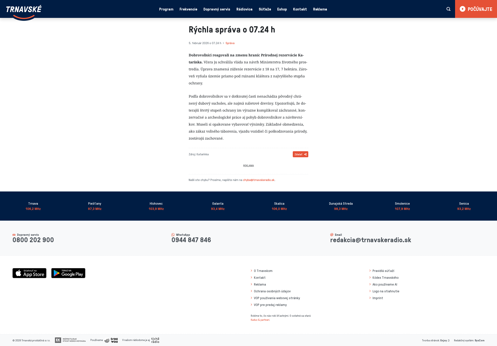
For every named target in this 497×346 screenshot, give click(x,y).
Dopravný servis (216, 9)
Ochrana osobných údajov (272, 291)
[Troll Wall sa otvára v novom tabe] (111, 340)
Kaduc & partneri (260, 320)
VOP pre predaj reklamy (270, 304)
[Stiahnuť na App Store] (29, 272)
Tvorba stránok (430, 340)
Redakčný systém (464, 340)
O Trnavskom (263, 270)
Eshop (282, 9)
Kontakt (300, 9)
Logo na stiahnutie (386, 291)
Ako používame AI (385, 284)
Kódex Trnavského (386, 277)
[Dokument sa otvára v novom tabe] (70, 340)
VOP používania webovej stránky (277, 297)
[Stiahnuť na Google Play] (68, 272)
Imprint (378, 297)
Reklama (320, 9)
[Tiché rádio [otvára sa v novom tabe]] (155, 340)
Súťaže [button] (265, 9)
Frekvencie (188, 9)
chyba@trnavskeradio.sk (259, 180)
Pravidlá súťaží (383, 270)
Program (166, 9)
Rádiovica (244, 9)
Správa (230, 43)
